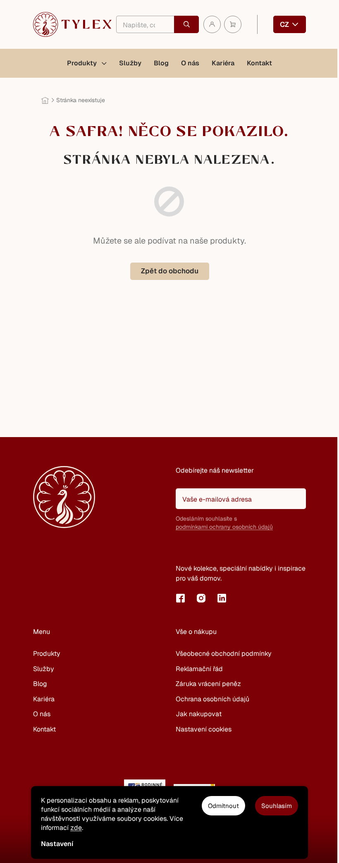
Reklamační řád (199, 669)
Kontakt (44, 729)
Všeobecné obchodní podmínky (224, 653)
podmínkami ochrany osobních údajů (224, 527)
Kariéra (44, 699)
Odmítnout (223, 806)
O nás (41, 714)
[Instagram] (200, 597)
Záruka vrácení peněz (208, 683)
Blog (40, 683)
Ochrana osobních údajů (212, 699)
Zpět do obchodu (169, 270)
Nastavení (57, 843)
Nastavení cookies (204, 729)
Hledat (186, 24)
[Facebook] (180, 597)
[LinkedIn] (221, 597)
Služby (43, 669)
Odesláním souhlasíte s (224, 523)
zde (76, 827)
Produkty (46, 653)
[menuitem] (87, 63)
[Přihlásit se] (186, 548)
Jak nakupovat (199, 714)
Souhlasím (276, 806)
